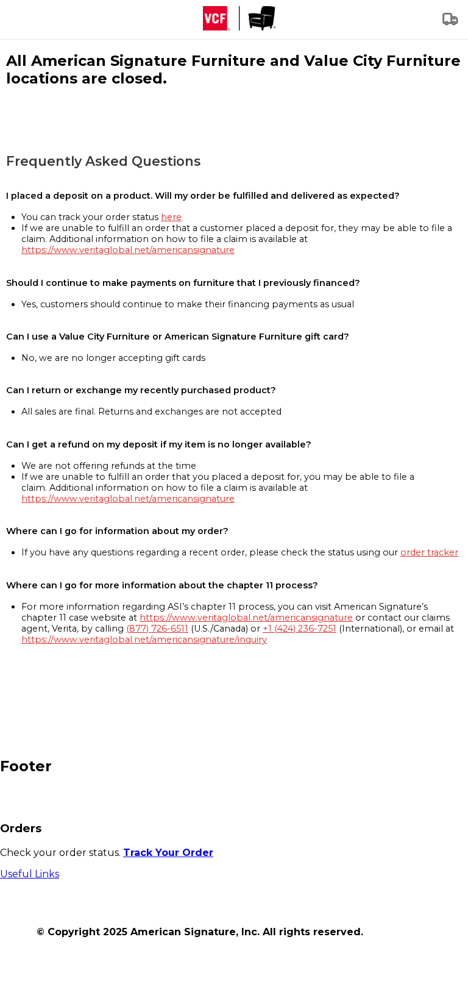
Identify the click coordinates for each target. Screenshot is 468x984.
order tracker (429, 552)
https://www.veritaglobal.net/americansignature (128, 249)
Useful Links (29, 874)
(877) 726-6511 (157, 628)
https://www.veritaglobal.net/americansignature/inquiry (144, 639)
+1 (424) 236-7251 (299, 628)
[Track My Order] (451, 23)
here (171, 217)
